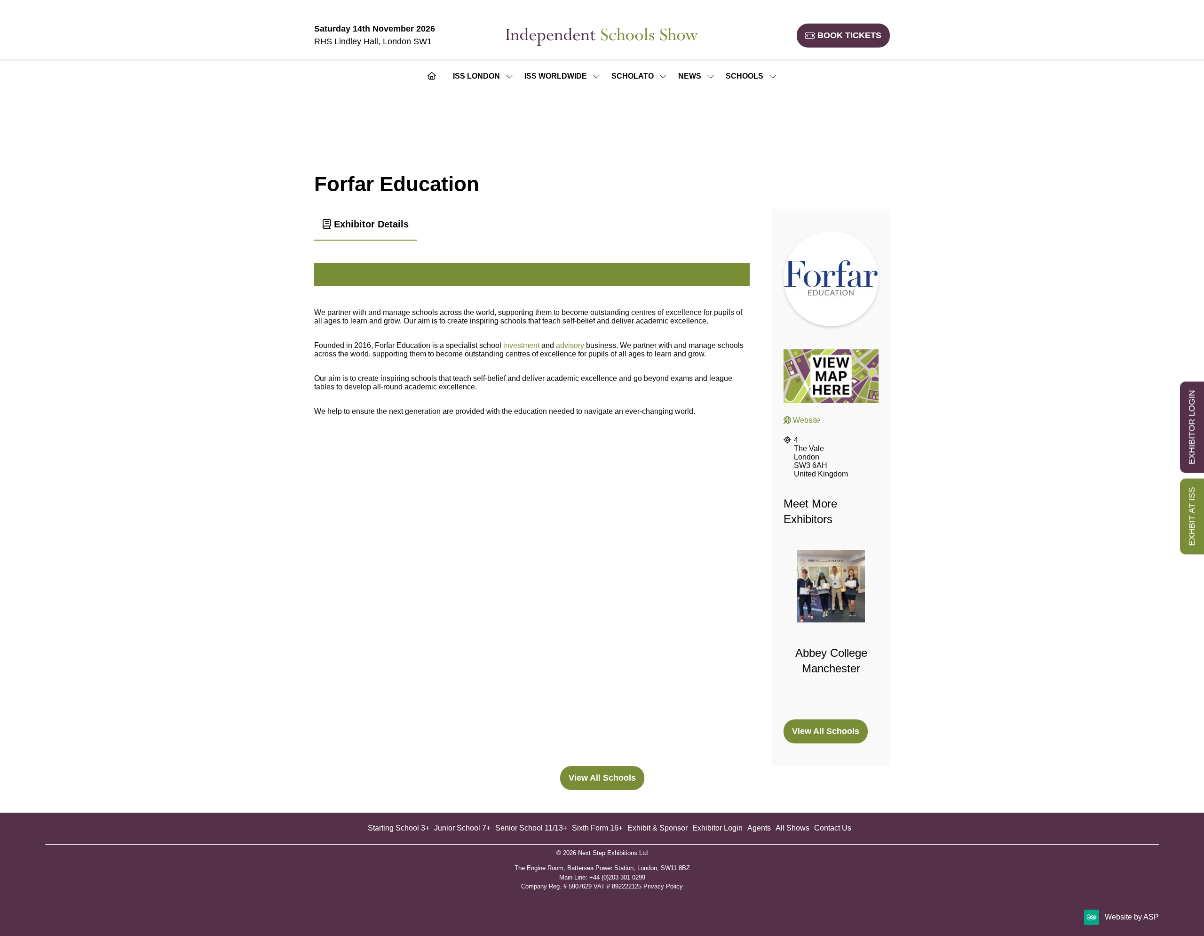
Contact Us (832, 828)
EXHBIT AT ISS (1191, 516)
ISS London (476, 76)
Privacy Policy (663, 886)
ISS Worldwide (555, 76)
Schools (744, 76)
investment (521, 345)
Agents (759, 828)
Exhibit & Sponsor (657, 828)
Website (805, 420)
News (689, 76)
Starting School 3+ (398, 828)
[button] (843, 36)
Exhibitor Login (717, 828)
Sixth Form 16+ (597, 828)
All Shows (792, 828)
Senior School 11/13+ (531, 828)
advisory (570, 345)
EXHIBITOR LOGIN (1191, 427)
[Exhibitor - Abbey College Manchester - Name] (831, 629)
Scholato (632, 76)
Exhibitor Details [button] (370, 224)
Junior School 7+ (462, 828)
